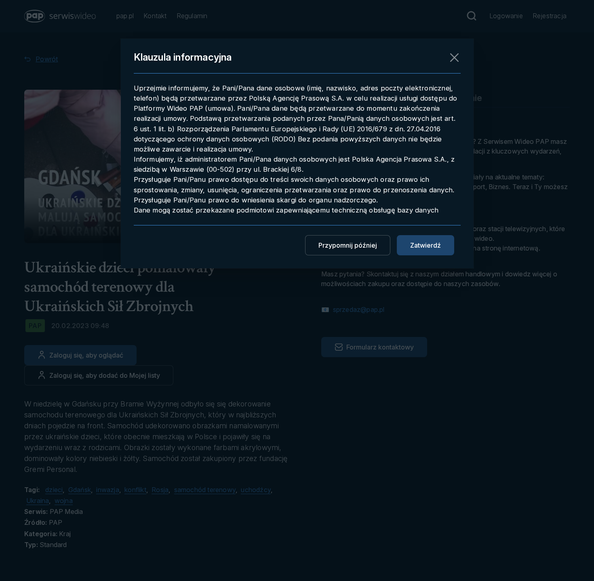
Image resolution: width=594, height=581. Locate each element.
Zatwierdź (425, 245)
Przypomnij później (347, 245)
